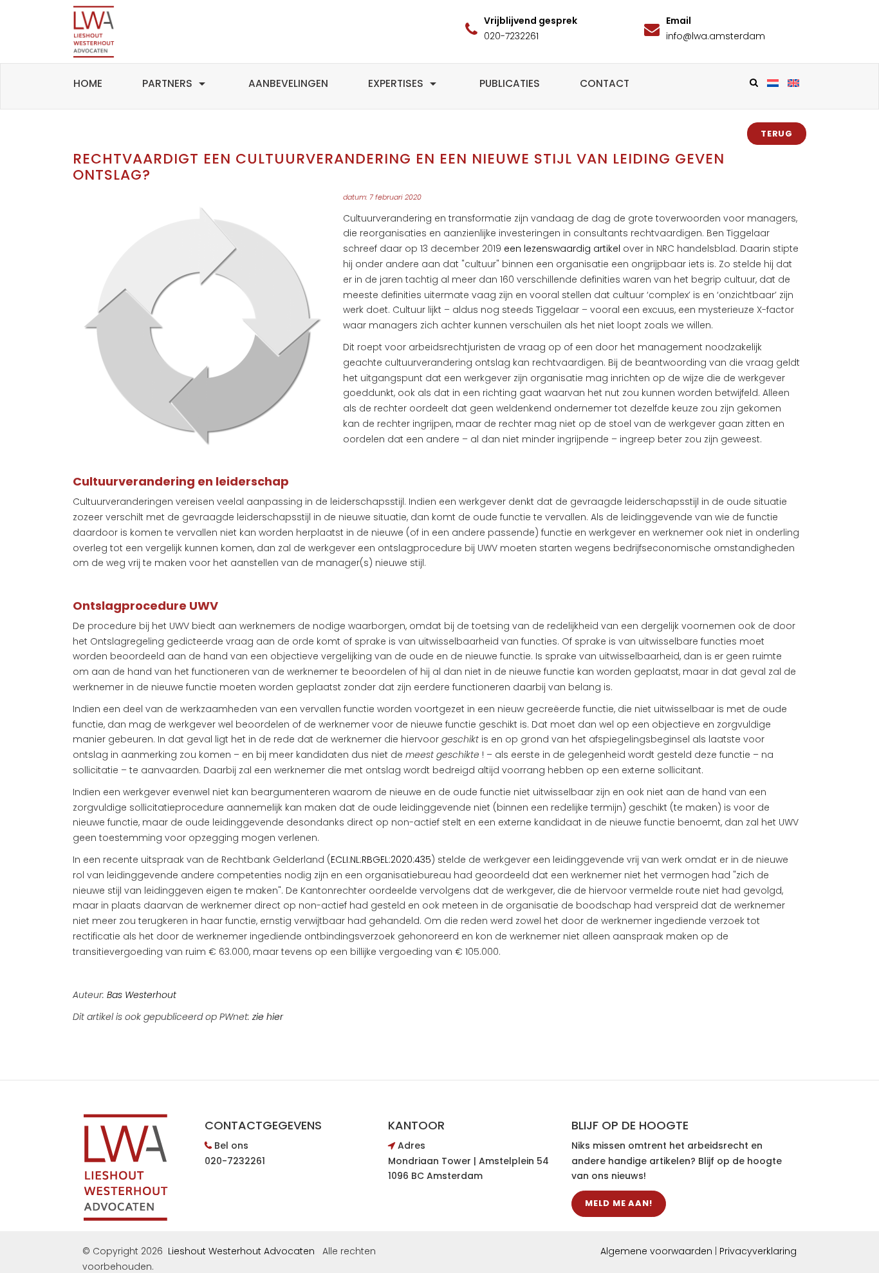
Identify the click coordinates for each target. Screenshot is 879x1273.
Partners (167, 83)
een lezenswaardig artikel (563, 248)
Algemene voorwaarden (656, 1251)
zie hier (267, 1016)
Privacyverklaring (758, 1251)
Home (87, 83)
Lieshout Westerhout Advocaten (241, 1251)
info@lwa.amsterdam (715, 36)
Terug (777, 133)
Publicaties (509, 83)
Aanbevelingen (288, 83)
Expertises (395, 83)
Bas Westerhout (141, 994)
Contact (604, 83)
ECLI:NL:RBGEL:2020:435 (381, 859)
